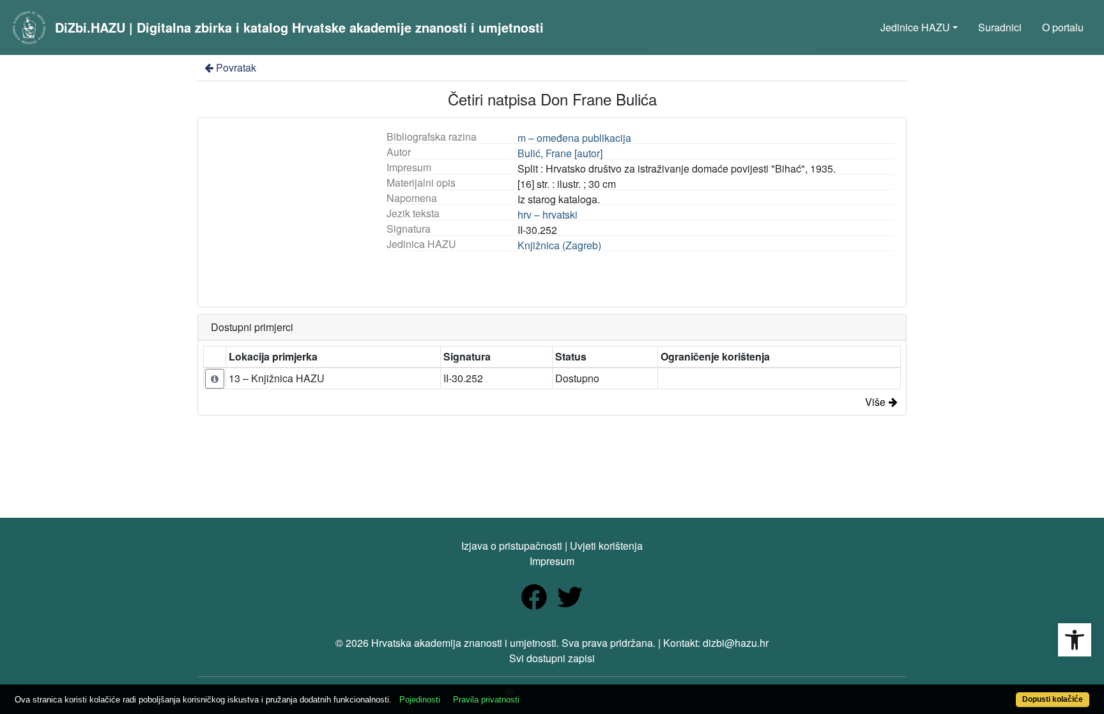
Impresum (552, 561)
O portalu (1063, 27)
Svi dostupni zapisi (552, 658)
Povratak (236, 67)
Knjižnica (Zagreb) (559, 245)
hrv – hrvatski (548, 214)
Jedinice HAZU (915, 27)
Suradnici (1000, 27)
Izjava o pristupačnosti (511, 545)
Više (875, 401)
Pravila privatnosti (486, 699)
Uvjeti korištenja (606, 545)
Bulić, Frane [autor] (560, 153)
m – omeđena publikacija (574, 137)
